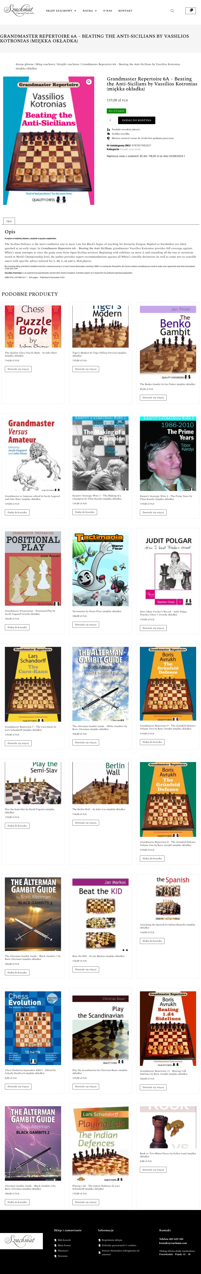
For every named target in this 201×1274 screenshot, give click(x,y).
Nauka (88, 11)
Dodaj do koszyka (136, 120)
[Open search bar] (172, 10)
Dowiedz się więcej (18, 369)
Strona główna (24, 64)
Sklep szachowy (59, 11)
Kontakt (125, 11)
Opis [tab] (9, 221)
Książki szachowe (68, 64)
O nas (107, 11)
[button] (89, 82)
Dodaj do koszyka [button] (17, 512)
